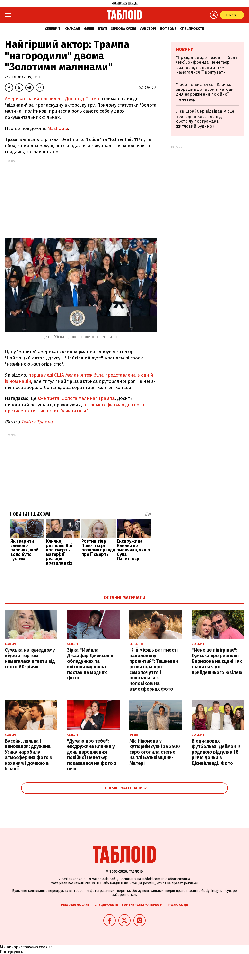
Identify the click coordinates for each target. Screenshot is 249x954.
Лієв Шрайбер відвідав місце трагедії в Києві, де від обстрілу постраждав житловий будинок (205, 119)
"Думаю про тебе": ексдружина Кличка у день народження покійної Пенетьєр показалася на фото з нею (91, 755)
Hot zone (168, 29)
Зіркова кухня (123, 29)
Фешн (89, 29)
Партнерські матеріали (142, 905)
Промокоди (177, 905)
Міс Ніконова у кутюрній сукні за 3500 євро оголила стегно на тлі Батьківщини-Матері (154, 752)
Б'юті (102, 29)
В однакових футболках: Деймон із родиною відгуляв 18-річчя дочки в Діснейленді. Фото (216, 752)
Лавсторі (148, 29)
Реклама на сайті (75, 905)
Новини (185, 49)
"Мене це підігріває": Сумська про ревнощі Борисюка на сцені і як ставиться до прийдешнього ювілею (217, 661)
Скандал (72, 29)
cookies (46, 947)
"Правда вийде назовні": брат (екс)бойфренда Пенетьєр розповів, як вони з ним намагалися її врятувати (206, 65)
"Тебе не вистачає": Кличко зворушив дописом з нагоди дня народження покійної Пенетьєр (205, 92)
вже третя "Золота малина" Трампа (76, 398)
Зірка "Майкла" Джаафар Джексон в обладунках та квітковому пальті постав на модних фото (90, 664)
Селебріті (53, 29)
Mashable (57, 128)
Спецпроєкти (192, 29)
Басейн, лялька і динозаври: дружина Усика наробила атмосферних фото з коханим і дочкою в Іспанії (28, 755)
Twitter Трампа (36, 422)
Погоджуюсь (11, 951)
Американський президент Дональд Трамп (52, 98)
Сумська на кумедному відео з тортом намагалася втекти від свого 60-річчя (30, 658)
